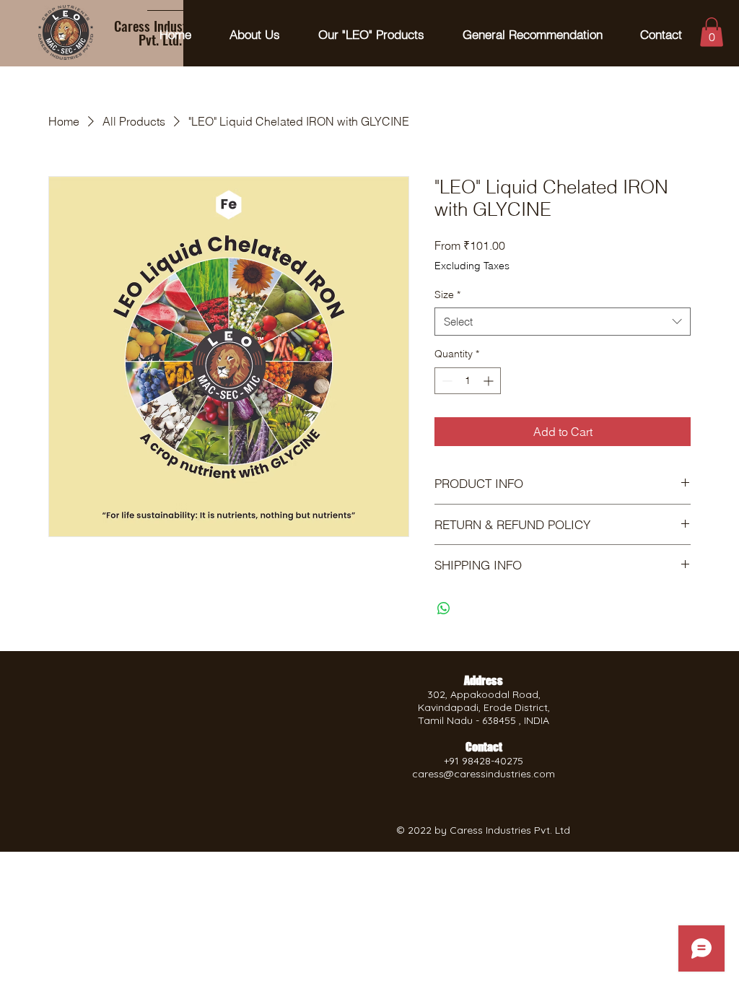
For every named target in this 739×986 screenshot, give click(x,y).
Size (447, 294)
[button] (711, 32)
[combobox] (562, 321)
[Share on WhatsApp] (443, 608)
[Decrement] (446, 380)
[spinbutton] (468, 380)
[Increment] (490, 380)
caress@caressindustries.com (483, 773)
